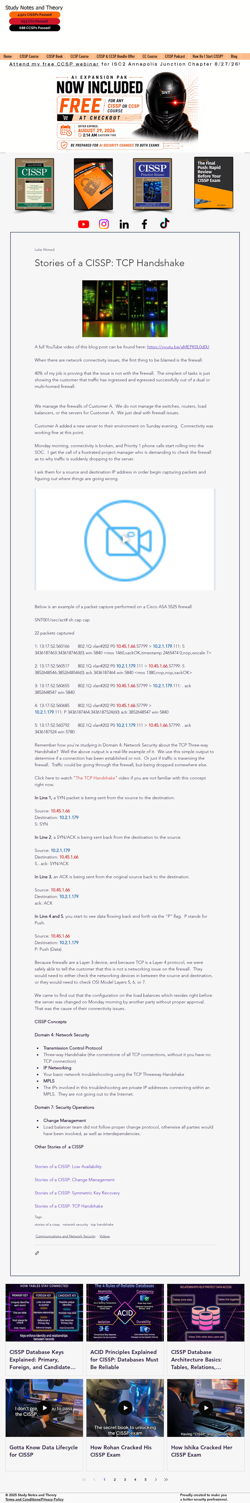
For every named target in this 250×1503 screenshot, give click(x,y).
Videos (105, 1236)
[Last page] (166, 1479)
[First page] (84, 1479)
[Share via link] (37, 1253)
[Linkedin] (124, 224)
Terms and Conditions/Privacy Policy (34, 1499)
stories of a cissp (47, 1224)
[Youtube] (83, 224)
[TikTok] (164, 224)
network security (75, 1224)
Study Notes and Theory (34, 8)
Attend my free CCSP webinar (54, 64)
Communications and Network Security (65, 1236)
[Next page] (155, 1479)
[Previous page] (94, 1479)
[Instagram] (103, 224)
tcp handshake (102, 1224)
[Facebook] (144, 224)
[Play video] (125, 539)
